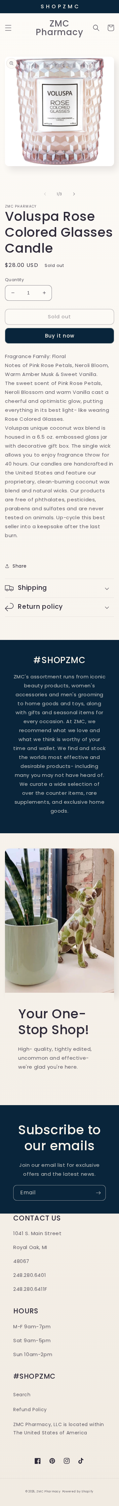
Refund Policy (30, 1409)
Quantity (14, 280)
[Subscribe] (98, 1193)
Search (22, 1394)
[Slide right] (74, 194)
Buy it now (59, 335)
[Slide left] (45, 194)
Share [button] (20, 566)
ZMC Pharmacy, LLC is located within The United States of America (58, 1428)
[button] (8, 28)
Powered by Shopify (78, 1491)
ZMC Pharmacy (48, 1491)
